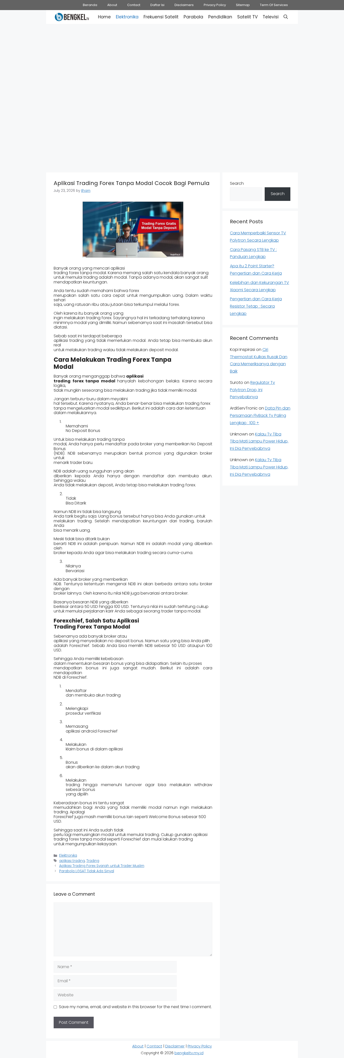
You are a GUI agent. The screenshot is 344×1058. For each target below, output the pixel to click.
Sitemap (243, 5)
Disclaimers (184, 5)
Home (104, 17)
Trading (92, 860)
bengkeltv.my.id (189, 1052)
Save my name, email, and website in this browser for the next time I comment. (135, 1007)
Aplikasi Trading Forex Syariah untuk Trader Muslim (101, 865)
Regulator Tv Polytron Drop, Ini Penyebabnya (252, 390)
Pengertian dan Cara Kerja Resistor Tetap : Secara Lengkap (256, 306)
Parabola (193, 17)
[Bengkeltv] (72, 17)
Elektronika (127, 17)
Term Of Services (274, 5)
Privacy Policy (215, 5)
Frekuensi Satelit (161, 17)
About (112, 5)
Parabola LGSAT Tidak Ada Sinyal (86, 871)
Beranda (90, 5)
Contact (133, 5)
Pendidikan (220, 17)
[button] (285, 17)
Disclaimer (175, 1046)
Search (237, 183)
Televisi (271, 17)
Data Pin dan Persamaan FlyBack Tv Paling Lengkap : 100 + (260, 415)
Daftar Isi (157, 5)
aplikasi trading (72, 860)
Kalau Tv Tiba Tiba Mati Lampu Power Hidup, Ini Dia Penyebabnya (259, 441)
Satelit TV (247, 17)
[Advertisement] (172, 60)
